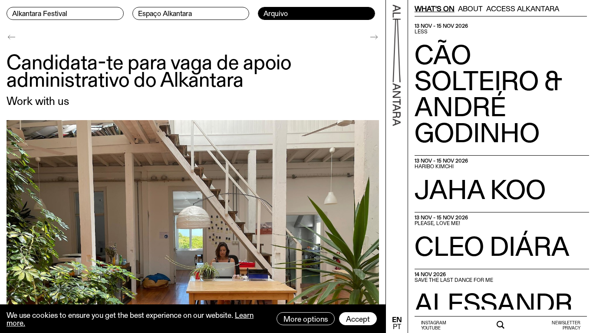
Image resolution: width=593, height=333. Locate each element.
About (470, 8)
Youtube (431, 328)
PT (397, 326)
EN (397, 319)
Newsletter (566, 323)
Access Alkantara (522, 8)
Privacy (571, 328)
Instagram (433, 323)
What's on (435, 8)
